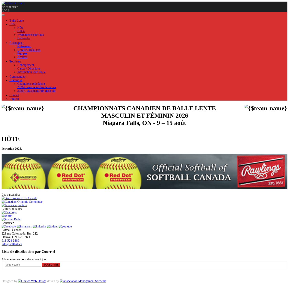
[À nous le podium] (14, 205)
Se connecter (9, 6)
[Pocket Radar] (11, 219)
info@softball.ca (12, 244)
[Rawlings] (9, 212)
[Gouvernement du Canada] (19, 198)
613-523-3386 (10, 240)
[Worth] (7, 215)
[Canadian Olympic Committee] (22, 201)
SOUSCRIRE (51, 264)
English (14, 98)
